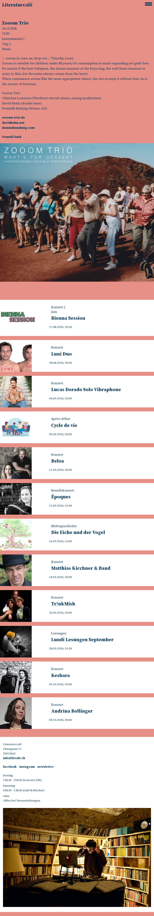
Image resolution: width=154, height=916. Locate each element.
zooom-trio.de (13, 117)
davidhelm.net (13, 122)
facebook (10, 767)
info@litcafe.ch (14, 758)
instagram (27, 767)
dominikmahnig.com (18, 127)
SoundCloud (11, 136)
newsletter (45, 767)
